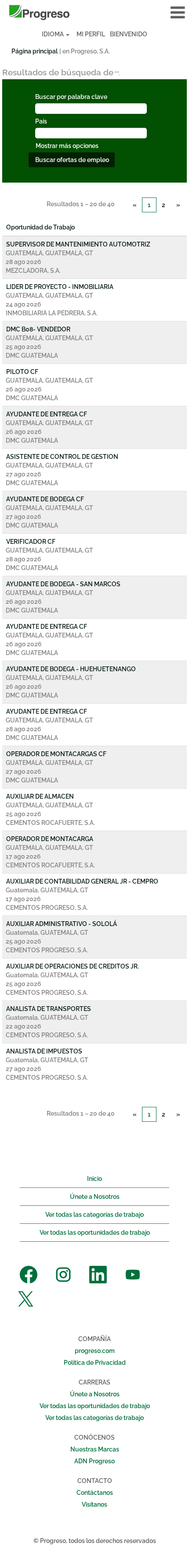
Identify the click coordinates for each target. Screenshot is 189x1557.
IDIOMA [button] (53, 34)
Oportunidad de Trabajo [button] (40, 227)
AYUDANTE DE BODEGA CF (45, 499)
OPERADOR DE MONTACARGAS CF (56, 753)
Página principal (34, 51)
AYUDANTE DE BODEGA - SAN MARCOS (63, 584)
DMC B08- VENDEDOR (38, 329)
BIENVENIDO (128, 34)
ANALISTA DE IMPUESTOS (44, 1051)
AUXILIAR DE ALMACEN (40, 796)
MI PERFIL (90, 34)
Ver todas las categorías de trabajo (94, 1214)
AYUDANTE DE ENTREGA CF (46, 414)
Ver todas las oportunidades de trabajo (95, 1232)
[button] (157, 12)
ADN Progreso (94, 1461)
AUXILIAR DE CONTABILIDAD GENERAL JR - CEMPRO (82, 881)
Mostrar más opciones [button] (67, 145)
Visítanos (94, 1504)
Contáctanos (94, 1492)
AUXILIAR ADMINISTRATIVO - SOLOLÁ (61, 923)
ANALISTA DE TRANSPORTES (48, 1008)
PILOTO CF (22, 371)
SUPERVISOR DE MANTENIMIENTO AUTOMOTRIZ (78, 244)
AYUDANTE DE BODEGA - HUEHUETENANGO (71, 669)
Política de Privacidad (95, 1362)
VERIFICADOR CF (30, 541)
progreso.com (95, 1350)
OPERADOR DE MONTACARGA (49, 838)
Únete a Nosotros (95, 1196)
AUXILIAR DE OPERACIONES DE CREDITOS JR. (72, 966)
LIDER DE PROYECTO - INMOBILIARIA (59, 286)
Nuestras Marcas (94, 1449)
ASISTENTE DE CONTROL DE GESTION (62, 456)
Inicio (94, 1178)
